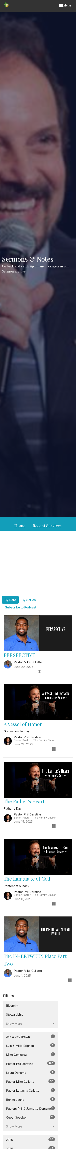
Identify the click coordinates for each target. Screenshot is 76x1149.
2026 (30, 1140)
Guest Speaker (30, 1117)
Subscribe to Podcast (20, 607)
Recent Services (47, 525)
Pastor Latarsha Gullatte (30, 1090)
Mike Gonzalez (30, 1054)
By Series (29, 600)
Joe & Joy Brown (30, 1037)
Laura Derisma (30, 1073)
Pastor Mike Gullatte (30, 1081)
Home (19, 525)
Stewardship (14, 1014)
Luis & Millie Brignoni (30, 1046)
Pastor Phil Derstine (30, 1064)
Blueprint (12, 1005)
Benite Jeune (30, 1100)
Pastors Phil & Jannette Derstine (30, 1108)
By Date (10, 600)
